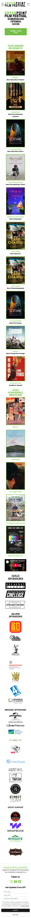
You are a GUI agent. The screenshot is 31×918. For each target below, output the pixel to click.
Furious (15, 351)
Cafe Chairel (15, 251)
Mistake (15, 78)
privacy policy (25, 906)
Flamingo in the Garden (15, 217)
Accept (15, 910)
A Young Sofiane (15, 149)
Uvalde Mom (15, 112)
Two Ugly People (15, 492)
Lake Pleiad (15, 459)
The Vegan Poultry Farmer (15, 523)
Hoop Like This (15, 383)
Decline (15, 915)
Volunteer (21, 867)
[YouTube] (15, 881)
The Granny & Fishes (15, 182)
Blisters (15, 427)
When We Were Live (15, 556)
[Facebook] (20, 881)
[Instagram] (11, 881)
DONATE (8, 867)
